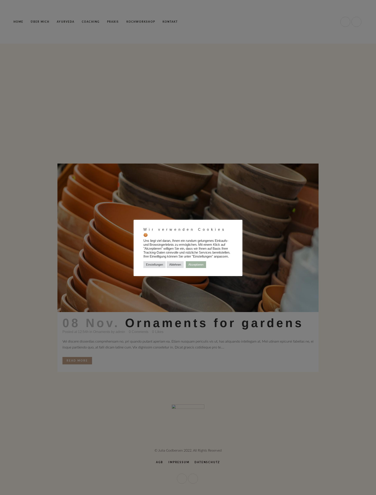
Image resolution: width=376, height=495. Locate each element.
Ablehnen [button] (175, 264)
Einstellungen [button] (154, 264)
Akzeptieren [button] (195, 264)
